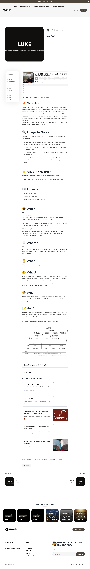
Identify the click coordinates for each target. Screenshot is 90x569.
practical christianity (31, 555)
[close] (89, 1)
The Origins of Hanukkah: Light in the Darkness (52, 518)
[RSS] (76, 564)
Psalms (21, 519)
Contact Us (78, 529)
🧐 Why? (9, 97)
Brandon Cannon (53, 29)
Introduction (9, 76)
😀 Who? (9, 88)
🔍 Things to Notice (11, 81)
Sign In (83, 10)
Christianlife (29, 551)
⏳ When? (9, 92)
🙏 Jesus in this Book (11, 83)
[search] (75, 10)
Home (6, 20)
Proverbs (7, 519)
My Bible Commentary (58, 6)
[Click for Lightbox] (45, 341)
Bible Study (11, 20)
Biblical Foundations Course (41, 6)
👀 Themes (9, 86)
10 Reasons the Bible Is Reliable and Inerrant (80, 518)
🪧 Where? (9, 90)
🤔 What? (9, 95)
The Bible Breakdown (25, 6)
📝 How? (9, 99)
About (15, 6)
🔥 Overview (9, 79)
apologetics (50, 513)
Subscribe (8, 546)
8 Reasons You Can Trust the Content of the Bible (66, 518)
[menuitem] (14, 546)
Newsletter (28, 546)
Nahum (35, 519)
